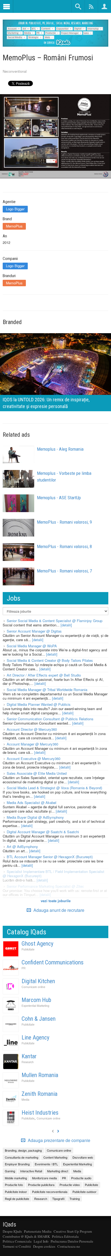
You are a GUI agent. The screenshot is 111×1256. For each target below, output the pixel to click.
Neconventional (15, 71)
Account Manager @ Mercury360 (32, 744)
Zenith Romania (39, 1093)
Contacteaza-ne (68, 1246)
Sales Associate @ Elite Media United (37, 773)
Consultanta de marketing (21, 1157)
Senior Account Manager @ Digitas (34, 631)
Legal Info (41, 1241)
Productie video (70, 1184)
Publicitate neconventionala (49, 1191)
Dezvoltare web (82, 1157)
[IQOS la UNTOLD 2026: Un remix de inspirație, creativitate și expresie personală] (55, 371)
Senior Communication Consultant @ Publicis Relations (50, 718)
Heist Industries (40, 1112)
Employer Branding (17, 1164)
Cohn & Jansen (39, 1018)
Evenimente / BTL (46, 1164)
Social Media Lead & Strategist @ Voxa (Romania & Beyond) (54, 787)
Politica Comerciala (17, 1241)
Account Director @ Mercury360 (32, 729)
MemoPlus (14, 226)
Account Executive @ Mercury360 (33, 758)
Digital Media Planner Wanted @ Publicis (39, 704)
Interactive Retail (31, 1171)
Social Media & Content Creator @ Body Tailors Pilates (50, 660)
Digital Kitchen (38, 981)
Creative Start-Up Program (73, 1231)
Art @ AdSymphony (22, 846)
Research (28, 1062)
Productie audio (81, 1178)
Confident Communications (53, 962)
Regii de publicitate (17, 1198)
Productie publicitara (41, 1184)
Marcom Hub (36, 1000)
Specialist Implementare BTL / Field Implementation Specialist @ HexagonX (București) (53, 873)
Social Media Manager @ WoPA (32, 645)
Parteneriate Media (37, 1231)
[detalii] (66, 624)
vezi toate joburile (56, 900)
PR (24, 968)
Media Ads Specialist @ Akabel (31, 802)
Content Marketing (55, 1157)
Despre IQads (12, 1231)
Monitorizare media (44, 1178)
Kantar (29, 1056)
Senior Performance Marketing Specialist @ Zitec (45, 886)
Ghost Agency (37, 943)
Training (75, 1198)
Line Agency (35, 1037)
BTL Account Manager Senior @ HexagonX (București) (50, 856)
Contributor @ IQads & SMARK (26, 1236)
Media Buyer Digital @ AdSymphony (35, 817)
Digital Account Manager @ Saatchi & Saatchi (43, 831)
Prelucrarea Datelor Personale (72, 1241)
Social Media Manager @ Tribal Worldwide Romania (47, 689)
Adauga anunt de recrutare (58, 910)
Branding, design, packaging (23, 1150)
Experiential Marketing (35, 1006)
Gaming (10, 1171)
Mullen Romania (40, 1075)
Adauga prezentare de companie (58, 1140)
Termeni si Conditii (17, 1246)
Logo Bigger (15, 208)
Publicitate (28, 949)
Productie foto (14, 1184)
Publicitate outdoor (84, 1191)
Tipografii (58, 1198)
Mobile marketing (16, 1178)
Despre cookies (44, 1246)
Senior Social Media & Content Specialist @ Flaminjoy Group (54, 620)
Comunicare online (33, 987)
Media (25, 1099)
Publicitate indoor (16, 1191)
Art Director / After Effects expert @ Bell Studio (44, 675)
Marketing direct (57, 1171)
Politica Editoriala (65, 1236)
